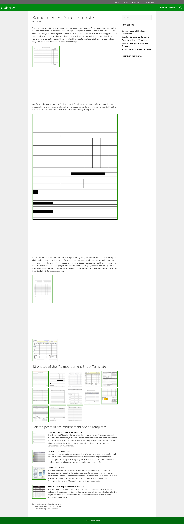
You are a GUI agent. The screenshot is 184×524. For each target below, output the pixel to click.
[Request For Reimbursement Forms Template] (109, 396)
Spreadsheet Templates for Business (48, 504)
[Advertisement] (75, 85)
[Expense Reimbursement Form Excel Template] (40, 396)
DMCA (117, 2)
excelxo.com (8, 7)
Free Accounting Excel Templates (46, 509)
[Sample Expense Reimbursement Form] (40, 414)
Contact (125, 2)
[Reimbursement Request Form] (92, 396)
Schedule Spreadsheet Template (135, 37)
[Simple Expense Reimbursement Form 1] (58, 414)
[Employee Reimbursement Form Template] (42, 302)
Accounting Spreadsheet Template (136, 49)
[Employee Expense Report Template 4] (75, 219)
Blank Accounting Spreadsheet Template (65, 432)
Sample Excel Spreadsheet (59, 451)
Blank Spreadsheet (167, 7)
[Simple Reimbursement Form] (75, 414)
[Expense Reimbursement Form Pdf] (58, 396)
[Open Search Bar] (180, 7)
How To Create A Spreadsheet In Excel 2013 (66, 486)
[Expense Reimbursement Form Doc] (109, 379)
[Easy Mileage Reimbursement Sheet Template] (46, 66)
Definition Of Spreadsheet (59, 467)
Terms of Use (136, 2)
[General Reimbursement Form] (75, 396)
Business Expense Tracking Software (48, 506)
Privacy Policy (149, 2)
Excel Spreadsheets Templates (134, 40)
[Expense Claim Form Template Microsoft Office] (45, 360)
